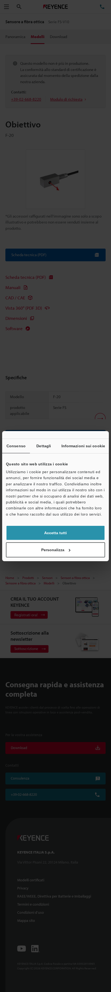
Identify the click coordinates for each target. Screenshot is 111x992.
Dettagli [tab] (43, 446)
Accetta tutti (55, 533)
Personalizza (52, 550)
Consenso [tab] (16, 446)
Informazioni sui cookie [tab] (83, 446)
